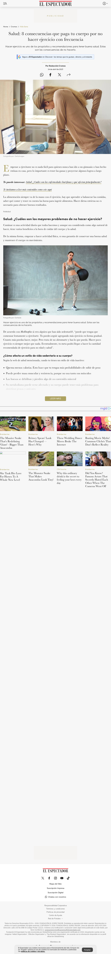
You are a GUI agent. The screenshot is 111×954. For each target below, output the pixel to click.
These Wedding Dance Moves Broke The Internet (69, 441)
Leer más (55, 398)
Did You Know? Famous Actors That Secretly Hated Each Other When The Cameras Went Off (96, 479)
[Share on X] (59, 75)
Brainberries (4, 434)
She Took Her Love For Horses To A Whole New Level (11, 476)
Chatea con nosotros (57, 897)
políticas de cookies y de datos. (33, 951)
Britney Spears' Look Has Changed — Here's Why (39, 441)
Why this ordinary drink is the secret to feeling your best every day (69, 478)
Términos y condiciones (55, 909)
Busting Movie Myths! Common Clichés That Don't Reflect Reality (98, 441)
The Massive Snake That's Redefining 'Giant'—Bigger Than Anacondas (11, 443)
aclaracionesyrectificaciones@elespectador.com (62, 930)
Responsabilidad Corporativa (55, 906)
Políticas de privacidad (55, 912)
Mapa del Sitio (55, 884)
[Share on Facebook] (50, 75)
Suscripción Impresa (55, 888)
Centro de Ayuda (55, 915)
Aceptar (87, 950)
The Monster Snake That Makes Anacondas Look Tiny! (40, 476)
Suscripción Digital (55, 892)
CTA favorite (61, 469)
